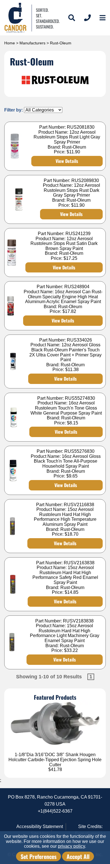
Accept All (78, 856)
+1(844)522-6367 (55, 811)
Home (9, 43)
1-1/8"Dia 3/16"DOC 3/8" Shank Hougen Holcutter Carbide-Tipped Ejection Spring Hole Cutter (55, 759)
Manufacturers (32, 43)
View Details (67, 161)
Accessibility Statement (39, 826)
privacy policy (71, 846)
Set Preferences (38, 856)
